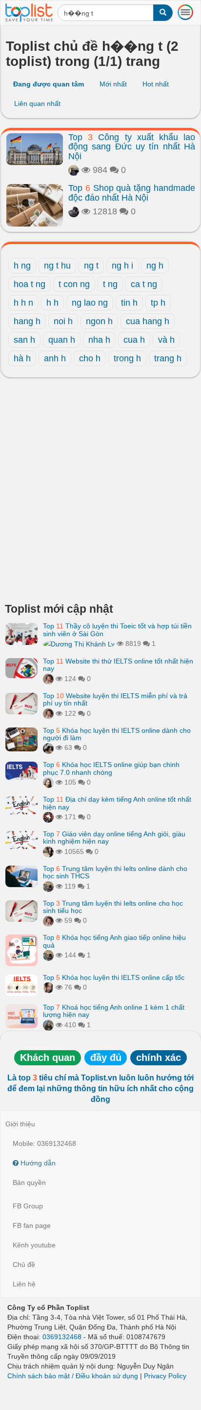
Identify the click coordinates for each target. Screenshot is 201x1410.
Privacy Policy (165, 1376)
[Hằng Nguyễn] (48, 747)
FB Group (28, 1206)
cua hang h (147, 321)
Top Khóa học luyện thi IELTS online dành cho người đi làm (117, 734)
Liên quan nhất (37, 103)
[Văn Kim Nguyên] (48, 886)
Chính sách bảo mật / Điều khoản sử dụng (72, 1376)
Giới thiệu (20, 1124)
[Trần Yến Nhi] (48, 987)
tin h (129, 303)
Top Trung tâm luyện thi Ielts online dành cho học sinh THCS (115, 872)
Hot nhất (155, 84)
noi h (63, 321)
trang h (167, 358)
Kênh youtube (34, 1245)
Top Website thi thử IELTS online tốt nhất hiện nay (118, 664)
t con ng (74, 284)
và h (166, 340)
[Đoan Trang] (48, 1025)
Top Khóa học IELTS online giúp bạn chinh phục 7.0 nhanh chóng (111, 768)
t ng (110, 284)
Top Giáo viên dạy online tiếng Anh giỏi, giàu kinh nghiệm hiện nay (114, 837)
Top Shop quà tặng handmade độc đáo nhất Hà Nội (131, 193)
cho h (89, 358)
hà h (22, 358)
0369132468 (61, 1337)
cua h (134, 340)
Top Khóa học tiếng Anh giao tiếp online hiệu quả (114, 941)
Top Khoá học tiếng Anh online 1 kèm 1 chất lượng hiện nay (113, 1010)
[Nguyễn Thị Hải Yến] (48, 817)
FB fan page (32, 1225)
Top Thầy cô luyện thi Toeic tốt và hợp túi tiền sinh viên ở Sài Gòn (117, 629)
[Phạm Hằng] (48, 782)
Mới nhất (113, 84)
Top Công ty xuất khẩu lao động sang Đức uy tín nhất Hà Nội (131, 147)
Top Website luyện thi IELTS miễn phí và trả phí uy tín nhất (115, 699)
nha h (99, 340)
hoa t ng (29, 284)
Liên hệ (24, 1284)
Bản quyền (29, 1182)
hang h (27, 321)
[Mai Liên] (73, 170)
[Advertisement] (100, 492)
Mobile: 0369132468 (44, 1143)
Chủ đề (24, 1264)
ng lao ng (90, 303)
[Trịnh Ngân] (73, 211)
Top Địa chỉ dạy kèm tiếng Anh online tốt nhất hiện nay (117, 802)
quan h (61, 340)
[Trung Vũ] (48, 851)
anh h (55, 358)
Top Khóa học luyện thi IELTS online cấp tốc (113, 977)
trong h (127, 358)
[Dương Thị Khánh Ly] (79, 643)
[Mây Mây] (48, 679)
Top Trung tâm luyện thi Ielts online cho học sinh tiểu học (113, 906)
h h (52, 303)
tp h (158, 303)
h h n (23, 303)
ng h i (122, 265)
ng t (91, 265)
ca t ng (144, 284)
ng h (154, 265)
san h (24, 340)
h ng (22, 265)
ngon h (99, 321)
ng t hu (57, 265)
